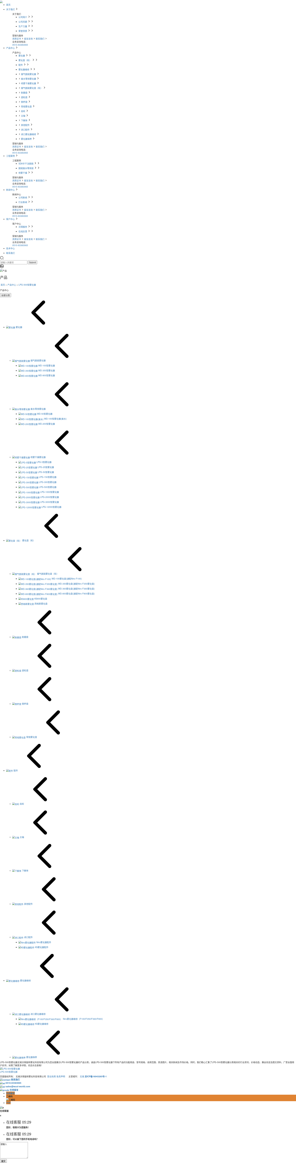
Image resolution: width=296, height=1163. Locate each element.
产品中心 (11, 284)
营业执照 (51, 1076)
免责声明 (60, 1076)
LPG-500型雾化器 (27, 284)
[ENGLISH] (2, 267)
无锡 (82, 1076)
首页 (3, 284)
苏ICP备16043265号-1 (96, 1076)
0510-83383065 (20, 44)
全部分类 (5, 295)
